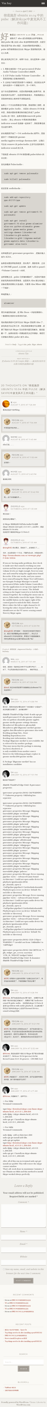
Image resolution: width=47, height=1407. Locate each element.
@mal (6, 687)
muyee (14, 472)
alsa (25, 345)
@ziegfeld (7, 548)
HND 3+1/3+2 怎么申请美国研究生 (23, 1311)
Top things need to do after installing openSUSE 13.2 (23, 1333)
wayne (14, 437)
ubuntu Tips (24, 352)
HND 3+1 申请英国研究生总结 (21, 1300)
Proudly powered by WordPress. (15, 1402)
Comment (23, 1202)
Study (14, 345)
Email (23, 1244)
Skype (34, 345)
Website (23, 1256)
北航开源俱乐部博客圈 (11, 1390)
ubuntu (39, 345)
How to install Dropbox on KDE (16, 1338)
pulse (29, 345)
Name (23, 1231)
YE (6, 1303)
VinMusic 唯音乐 (10, 1387)
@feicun (6, 998)
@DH (6, 978)
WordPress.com (23, 1405)
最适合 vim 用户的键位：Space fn (16, 1330)
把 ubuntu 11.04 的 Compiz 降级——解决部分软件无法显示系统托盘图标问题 (23, 361)
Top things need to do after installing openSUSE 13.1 (23, 1341)
